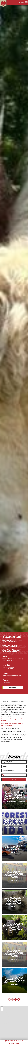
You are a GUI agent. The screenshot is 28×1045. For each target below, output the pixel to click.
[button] (2, 1008)
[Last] (18, 999)
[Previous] (12, 999)
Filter (14, 779)
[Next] (15, 999)
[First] (9, 999)
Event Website (12, 687)
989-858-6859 (6, 682)
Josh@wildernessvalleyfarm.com (11, 675)
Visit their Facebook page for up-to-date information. (12, 724)
